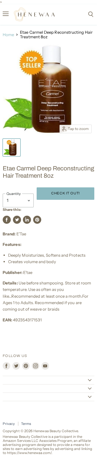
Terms (26, 423)
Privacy (9, 423)
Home (8, 34)
